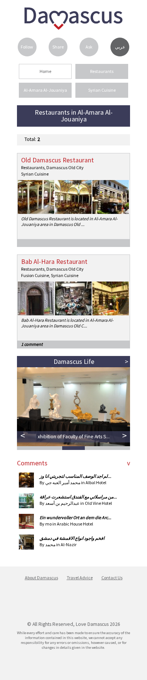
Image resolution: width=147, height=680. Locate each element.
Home (45, 71)
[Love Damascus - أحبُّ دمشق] (73, 27)
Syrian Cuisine (102, 90)
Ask (89, 47)
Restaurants (101, 71)
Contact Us (111, 577)
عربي (120, 47)
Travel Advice (80, 577)
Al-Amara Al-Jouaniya (45, 90)
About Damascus (41, 577)
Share (58, 47)
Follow (27, 47)
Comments (32, 463)
